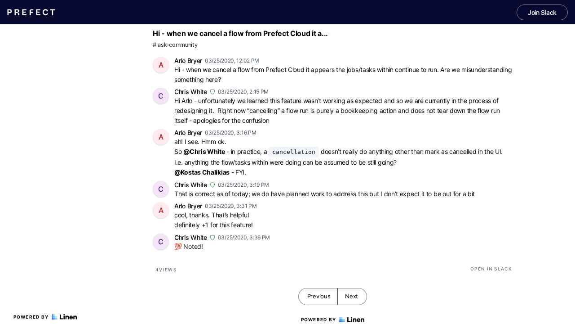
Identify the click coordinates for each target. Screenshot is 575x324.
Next (351, 296)
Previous (319, 296)
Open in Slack (491, 268)
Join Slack (542, 12)
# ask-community (175, 44)
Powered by (31, 317)
